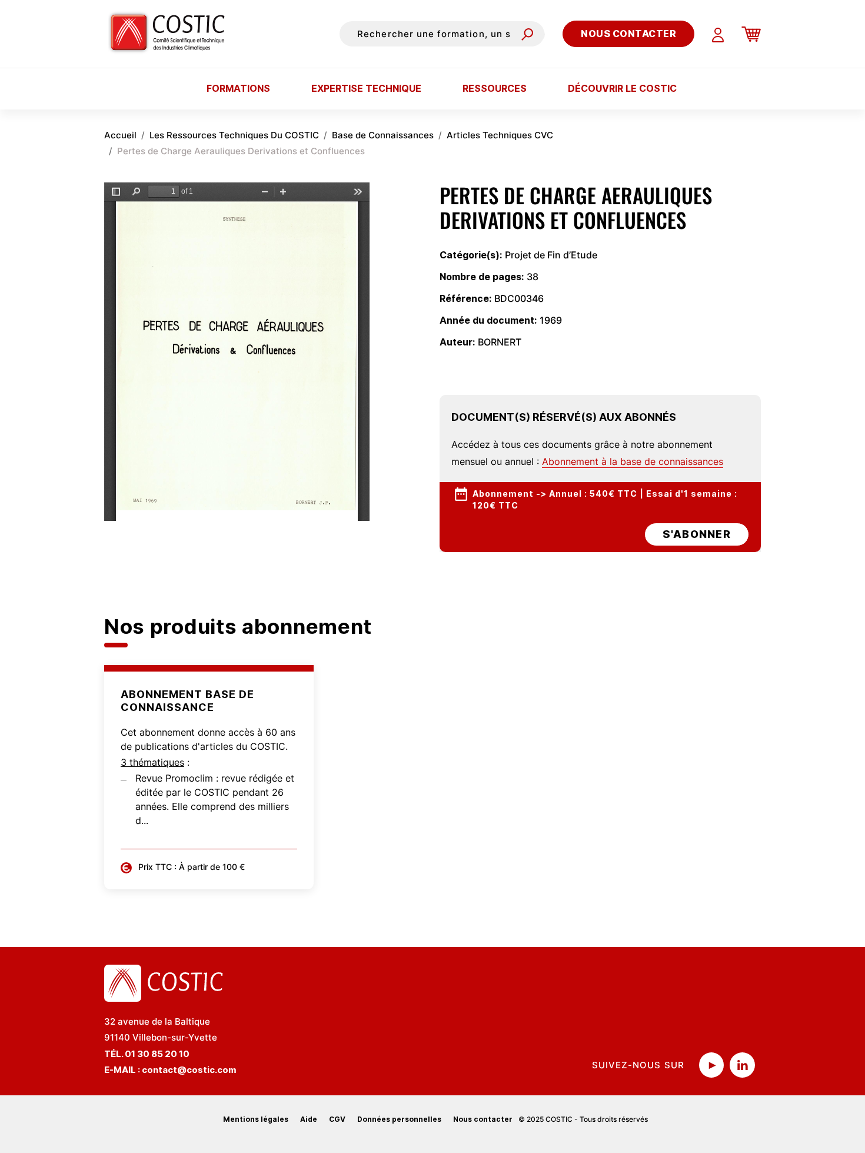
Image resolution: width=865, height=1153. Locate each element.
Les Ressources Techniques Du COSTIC (234, 135)
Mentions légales (255, 1119)
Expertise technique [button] (366, 88)
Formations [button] (238, 88)
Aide (308, 1119)
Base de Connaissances (383, 135)
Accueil (120, 135)
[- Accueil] (172, 33)
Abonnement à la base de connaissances (632, 461)
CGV (337, 1119)
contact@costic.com (189, 1069)
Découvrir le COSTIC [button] (622, 88)
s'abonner (697, 534)
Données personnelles (399, 1119)
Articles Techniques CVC (500, 135)
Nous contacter (628, 33)
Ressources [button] (495, 88)
